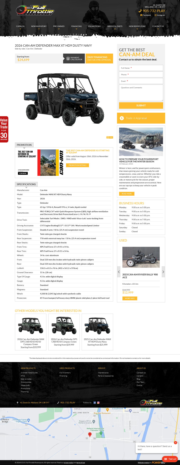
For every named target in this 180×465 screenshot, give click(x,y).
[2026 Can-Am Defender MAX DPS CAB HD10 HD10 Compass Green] (30, 326)
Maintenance (103, 373)
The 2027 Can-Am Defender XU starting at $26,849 (88, 151)
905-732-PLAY (154, 11)
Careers (140, 376)
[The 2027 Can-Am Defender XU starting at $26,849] (40, 162)
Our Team (140, 382)
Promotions (25, 388)
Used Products (67, 368)
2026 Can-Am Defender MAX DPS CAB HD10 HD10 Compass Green (30, 341)
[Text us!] (170, 459)
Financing (24, 392)
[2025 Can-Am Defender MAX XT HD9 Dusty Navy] (97, 326)
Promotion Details (77, 165)
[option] (141, 271)
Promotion (24, 145)
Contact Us (141, 373)
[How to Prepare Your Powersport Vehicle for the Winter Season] (141, 142)
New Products (28, 368)
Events (139, 385)
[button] (118, 271)
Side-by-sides (26, 379)
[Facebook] (94, 402)
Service (101, 368)
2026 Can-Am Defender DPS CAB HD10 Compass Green (64, 340)
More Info (130, 298)
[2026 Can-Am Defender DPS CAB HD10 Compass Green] (64, 326)
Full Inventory (65, 373)
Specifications (26, 184)
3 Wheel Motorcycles (29, 373)
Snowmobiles (26, 382)
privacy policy (68, 462)
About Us (141, 368)
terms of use (81, 462)
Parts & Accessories (106, 376)
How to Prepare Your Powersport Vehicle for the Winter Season (139, 160)
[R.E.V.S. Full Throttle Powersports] (35, 10)
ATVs (23, 376)
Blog (138, 379)
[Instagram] (98, 402)
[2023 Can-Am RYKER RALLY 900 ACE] (141, 257)
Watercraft (25, 385)
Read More (127, 194)
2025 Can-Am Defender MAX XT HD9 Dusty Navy (97, 340)
